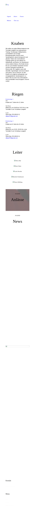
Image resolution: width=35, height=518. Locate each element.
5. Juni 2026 (17, 302)
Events (7, 502)
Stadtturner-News (10, 505)
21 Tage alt (17, 248)
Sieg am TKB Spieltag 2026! (17, 291)
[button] (22, 21)
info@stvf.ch (12, 486)
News (7, 499)
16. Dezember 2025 (17, 329)
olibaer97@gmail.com (12, 116)
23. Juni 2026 (17, 276)
